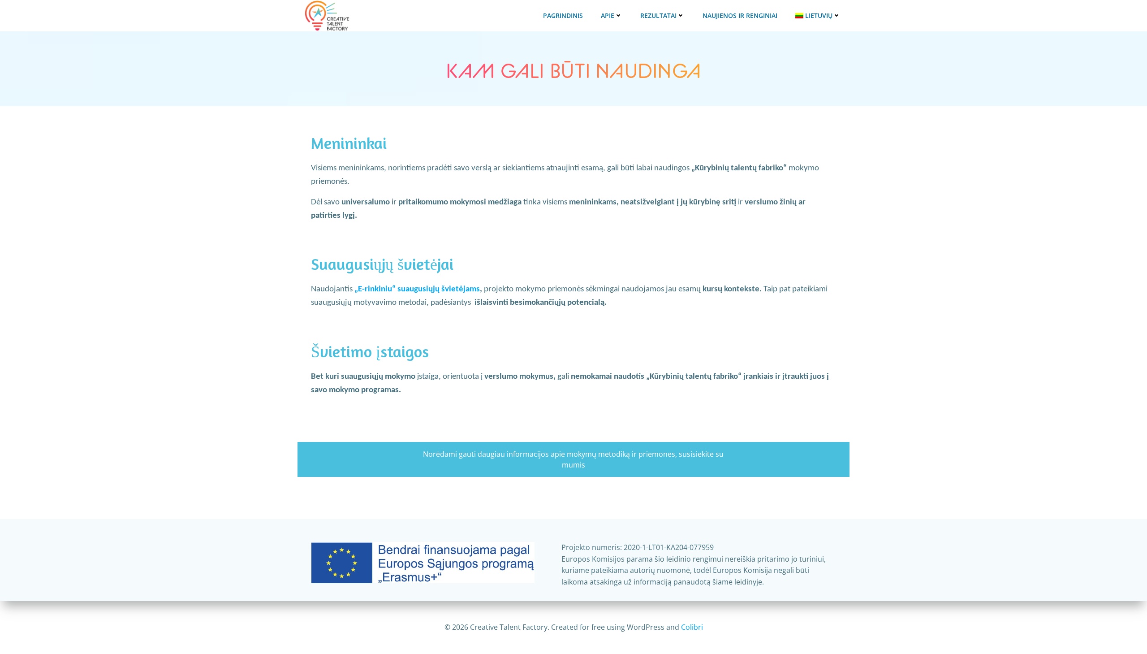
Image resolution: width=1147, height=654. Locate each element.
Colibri (692, 627)
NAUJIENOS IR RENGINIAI (740, 15)
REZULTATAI (658, 15)
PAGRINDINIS (563, 15)
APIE (607, 15)
